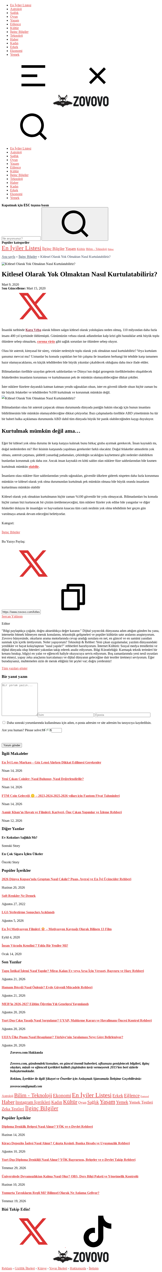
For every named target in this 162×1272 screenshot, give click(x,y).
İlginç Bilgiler (19, 32)
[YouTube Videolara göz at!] (65, 1246)
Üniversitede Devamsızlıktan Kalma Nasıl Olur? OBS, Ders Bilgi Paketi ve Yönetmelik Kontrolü (70, 1176)
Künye (42, 1268)
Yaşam (14, 20)
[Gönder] (75, 224)
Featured (144, 1096)
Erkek (14, 47)
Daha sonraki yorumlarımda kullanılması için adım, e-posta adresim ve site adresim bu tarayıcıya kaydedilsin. (79, 723)
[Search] (33, 141)
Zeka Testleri (13, 1108)
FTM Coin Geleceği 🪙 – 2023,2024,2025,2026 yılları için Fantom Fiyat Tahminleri (61, 796)
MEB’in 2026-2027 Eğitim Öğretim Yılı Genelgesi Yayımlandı (45, 1004)
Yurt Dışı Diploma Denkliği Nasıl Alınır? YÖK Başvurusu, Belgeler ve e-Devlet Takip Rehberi (68, 1159)
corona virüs (46, 341)
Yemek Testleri (141, 1102)
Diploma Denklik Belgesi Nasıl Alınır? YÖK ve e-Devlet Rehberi (47, 1126)
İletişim (94, 1268)
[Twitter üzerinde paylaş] (33, 321)
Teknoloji (16, 35)
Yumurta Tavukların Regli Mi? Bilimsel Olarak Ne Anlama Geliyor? (50, 1193)
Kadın (14, 43)
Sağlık (14, 13)
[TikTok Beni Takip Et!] (97, 1246)
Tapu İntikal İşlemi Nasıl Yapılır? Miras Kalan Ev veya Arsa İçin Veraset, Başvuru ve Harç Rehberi (73, 971)
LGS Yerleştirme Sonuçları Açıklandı (28, 912)
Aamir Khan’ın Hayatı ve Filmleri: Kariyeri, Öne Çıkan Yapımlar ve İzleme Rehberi (62, 812)
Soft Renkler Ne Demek (19, 896)
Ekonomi (16, 51)
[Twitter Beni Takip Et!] (33, 1246)
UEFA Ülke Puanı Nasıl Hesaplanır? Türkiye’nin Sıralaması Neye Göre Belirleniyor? (62, 1037)
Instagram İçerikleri (32, 1102)
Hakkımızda (78, 1268)
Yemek (14, 54)
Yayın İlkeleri (58, 1268)
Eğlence (15, 24)
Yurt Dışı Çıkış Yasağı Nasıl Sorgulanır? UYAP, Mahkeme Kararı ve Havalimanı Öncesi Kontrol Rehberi (77, 1020)
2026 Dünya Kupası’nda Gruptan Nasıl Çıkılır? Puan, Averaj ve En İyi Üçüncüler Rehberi (66, 879)
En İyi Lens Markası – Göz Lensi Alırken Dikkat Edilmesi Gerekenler (51, 762)
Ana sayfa (8, 256)
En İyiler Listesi (20, 5)
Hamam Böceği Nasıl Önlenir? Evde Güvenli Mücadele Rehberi (47, 987)
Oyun (14, 16)
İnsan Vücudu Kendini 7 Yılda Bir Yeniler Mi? (35, 945)
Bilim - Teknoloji (96, 249)
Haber (14, 39)
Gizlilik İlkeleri (25, 1268)
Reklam (7, 1268)
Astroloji (16, 9)
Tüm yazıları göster (14, 668)
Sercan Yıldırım (12, 616)
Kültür (14, 28)
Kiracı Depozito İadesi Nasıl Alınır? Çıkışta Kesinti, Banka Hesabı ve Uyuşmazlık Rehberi (66, 1143)
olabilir (34, 466)
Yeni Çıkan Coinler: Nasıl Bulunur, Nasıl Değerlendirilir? (43, 779)
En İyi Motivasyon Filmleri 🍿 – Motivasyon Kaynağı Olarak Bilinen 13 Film (57, 929)
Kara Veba (33, 330)
